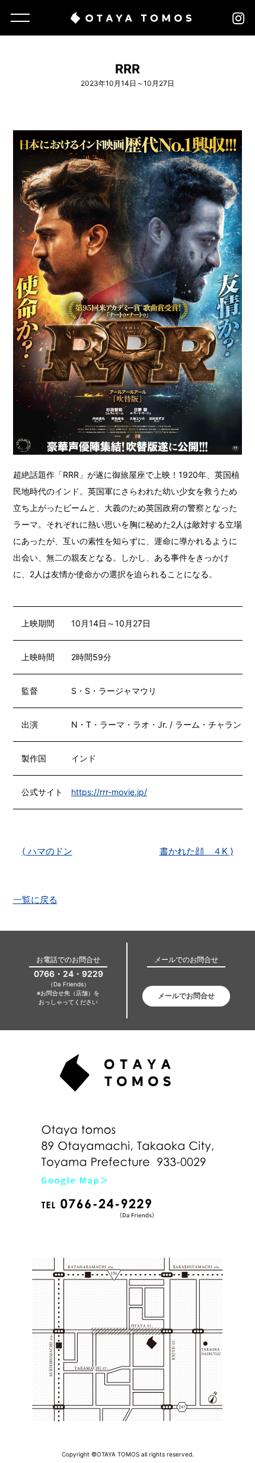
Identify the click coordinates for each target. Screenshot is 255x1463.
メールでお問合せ (186, 995)
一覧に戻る (35, 899)
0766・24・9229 (68, 974)
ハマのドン (47, 851)
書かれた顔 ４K (197, 851)
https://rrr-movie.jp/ (109, 792)
